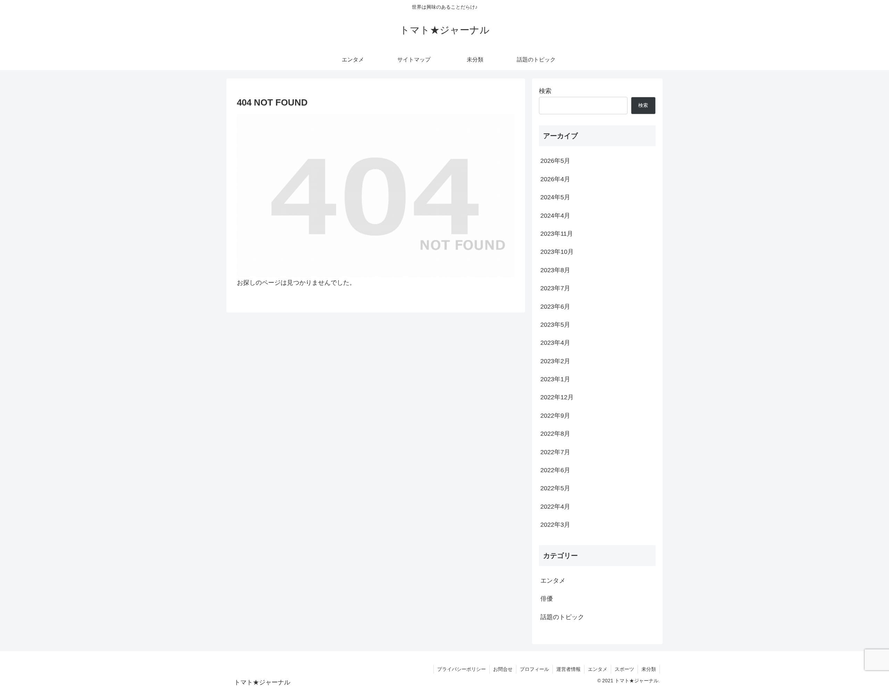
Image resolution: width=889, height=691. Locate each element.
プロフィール (534, 669)
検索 (545, 91)
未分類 (648, 669)
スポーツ (624, 669)
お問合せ (503, 669)
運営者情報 (568, 669)
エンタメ (597, 669)
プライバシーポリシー (461, 669)
